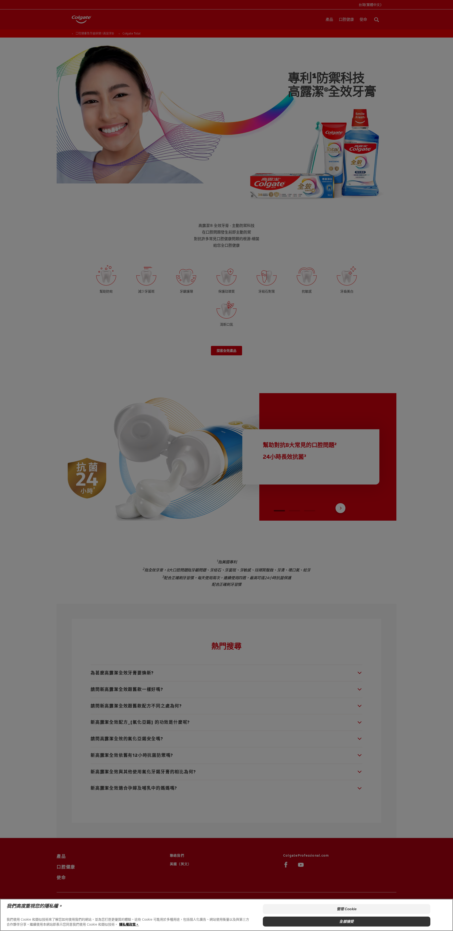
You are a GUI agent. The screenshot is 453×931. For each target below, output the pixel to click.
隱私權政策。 (129, 924)
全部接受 (346, 921)
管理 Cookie (347, 909)
